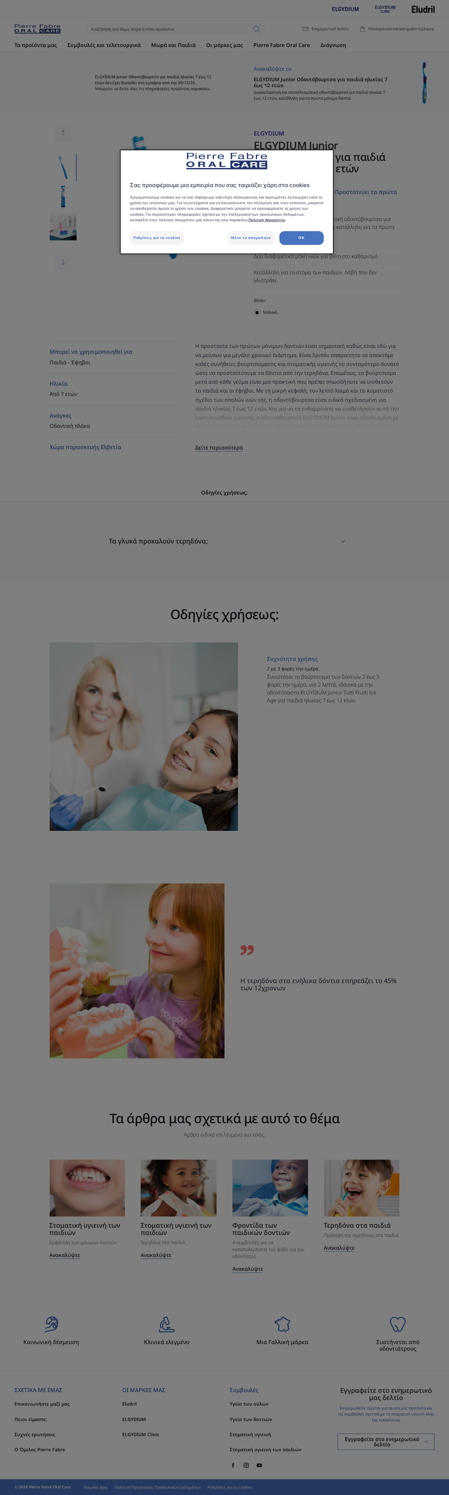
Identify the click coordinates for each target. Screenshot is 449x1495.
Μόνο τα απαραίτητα (251, 238)
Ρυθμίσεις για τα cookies (156, 238)
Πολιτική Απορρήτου (266, 220)
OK (301, 238)
